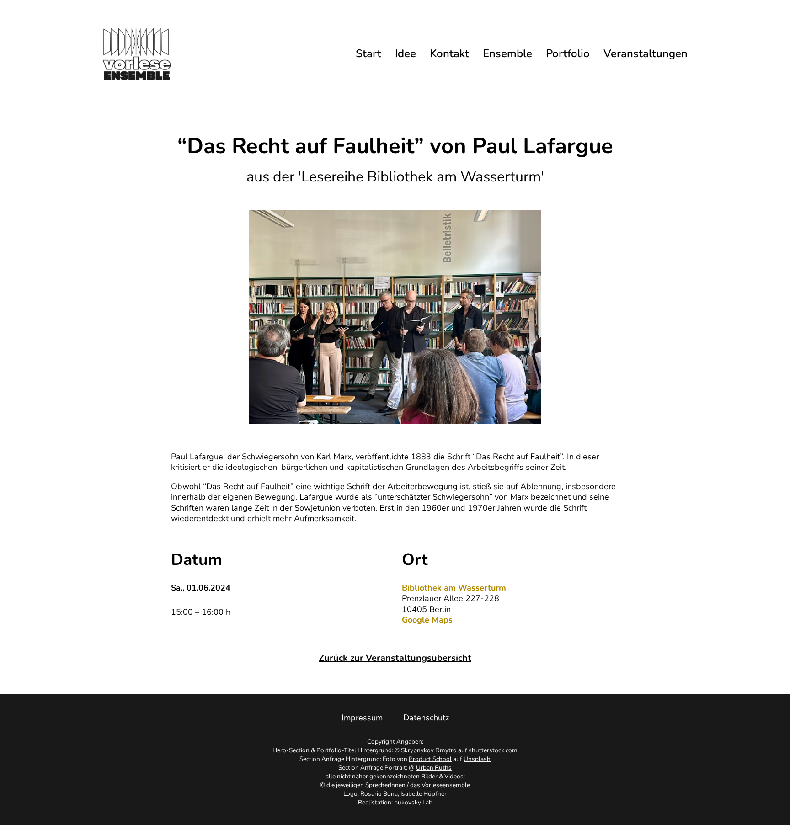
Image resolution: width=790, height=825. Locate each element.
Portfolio (568, 53)
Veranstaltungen (645, 53)
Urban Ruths (434, 767)
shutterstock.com (493, 750)
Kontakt (449, 53)
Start (368, 53)
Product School (430, 759)
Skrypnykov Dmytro (429, 750)
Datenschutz (426, 718)
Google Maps (427, 620)
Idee (405, 53)
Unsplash (477, 759)
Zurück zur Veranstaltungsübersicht (395, 658)
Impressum (362, 718)
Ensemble (507, 53)
